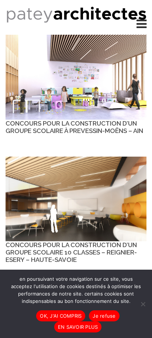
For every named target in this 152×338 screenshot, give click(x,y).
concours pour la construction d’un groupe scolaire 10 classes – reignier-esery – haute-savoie (71, 252)
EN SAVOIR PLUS (78, 327)
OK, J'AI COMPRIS (61, 316)
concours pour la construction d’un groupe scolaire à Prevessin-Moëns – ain (74, 127)
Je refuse (104, 316)
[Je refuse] (142, 304)
